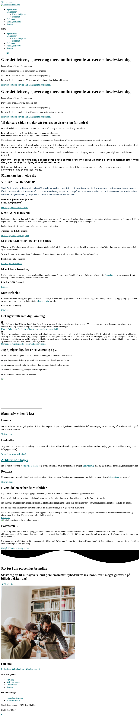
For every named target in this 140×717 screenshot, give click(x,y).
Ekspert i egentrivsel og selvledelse (31, 344)
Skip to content (7, 2)
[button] (70, 29)
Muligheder (12, 12)
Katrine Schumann (9, 329)
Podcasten (11, 19)
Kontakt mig (110, 275)
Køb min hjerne (19, 14)
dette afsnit (114, 477)
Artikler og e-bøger (14, 460)
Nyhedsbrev (12, 9)
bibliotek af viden (30, 466)
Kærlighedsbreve (14, 21)
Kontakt (10, 24)
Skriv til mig (88, 466)
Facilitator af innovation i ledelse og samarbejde (38, 329)
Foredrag (16, 17)
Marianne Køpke (8, 344)
